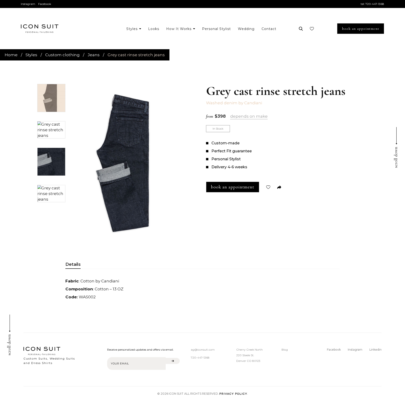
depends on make (249, 116)
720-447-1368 (374, 4)
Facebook (44, 4)
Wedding (246, 29)
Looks (153, 29)
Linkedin (375, 349)
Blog (284, 349)
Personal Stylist (216, 29)
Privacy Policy (233, 393)
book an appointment (360, 28)
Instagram (28, 4)
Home (11, 54)
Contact (269, 29)
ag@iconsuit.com (203, 349)
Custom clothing (62, 54)
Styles (31, 54)
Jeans (94, 54)
